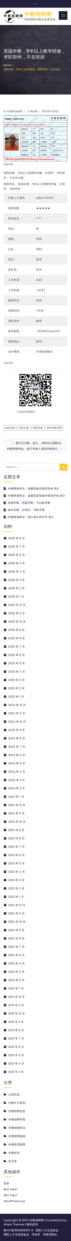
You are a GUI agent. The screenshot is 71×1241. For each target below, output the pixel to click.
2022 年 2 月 (16, 980)
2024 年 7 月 (16, 747)
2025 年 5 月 (16, 663)
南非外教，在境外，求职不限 (26, 510)
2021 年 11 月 (16, 1005)
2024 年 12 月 (17, 705)
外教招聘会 (50, 1234)
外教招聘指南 (16, 1136)
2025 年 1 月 (16, 697)
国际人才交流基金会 (16, 1234)
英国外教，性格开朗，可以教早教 (29, 503)
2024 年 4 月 (16, 772)
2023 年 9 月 (16, 830)
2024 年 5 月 (16, 763)
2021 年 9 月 (16, 1022)
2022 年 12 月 (17, 905)
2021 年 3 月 (16, 1072)
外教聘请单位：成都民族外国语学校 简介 (34, 489)
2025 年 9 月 (16, 630)
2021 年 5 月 (16, 1055)
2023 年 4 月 (16, 872)
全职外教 (10, 428)
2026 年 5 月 (16, 563)
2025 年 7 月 (16, 647)
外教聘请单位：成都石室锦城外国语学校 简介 (36, 496)
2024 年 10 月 (17, 722)
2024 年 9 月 (16, 730)
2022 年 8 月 (16, 938)
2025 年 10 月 (17, 622)
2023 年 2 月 (16, 888)
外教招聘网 (38, 14)
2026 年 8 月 (16, 538)
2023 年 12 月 (17, 805)
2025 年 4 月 (16, 672)
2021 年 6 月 (16, 1047)
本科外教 (24, 428)
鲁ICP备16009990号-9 (18, 1230)
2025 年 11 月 (16, 613)
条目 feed (10, 1189)
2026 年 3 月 (16, 580)
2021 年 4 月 (16, 1064)
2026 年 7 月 (16, 547)
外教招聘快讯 (16, 1128)
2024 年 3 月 (16, 780)
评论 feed (10, 1195)
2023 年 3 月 (16, 880)
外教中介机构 (16, 1103)
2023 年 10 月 (17, 822)
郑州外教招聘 (54, 428)
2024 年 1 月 (16, 797)
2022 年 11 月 (16, 913)
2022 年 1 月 (16, 989)
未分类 (12, 1161)
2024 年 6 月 (16, 755)
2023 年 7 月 (16, 847)
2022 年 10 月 (17, 922)
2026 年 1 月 (16, 597)
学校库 (36, 1234)
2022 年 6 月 (16, 955)
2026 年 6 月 (16, 555)
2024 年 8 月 (16, 738)
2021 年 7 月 (16, 1039)
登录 (6, 1183)
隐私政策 (32, 1224)
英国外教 (38, 428)
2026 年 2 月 (16, 588)
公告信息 (14, 1094)
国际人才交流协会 (47, 1230)
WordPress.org (14, 1201)
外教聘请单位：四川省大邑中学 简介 (31, 517)
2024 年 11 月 (16, 713)
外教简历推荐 (14, 111)
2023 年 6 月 (16, 855)
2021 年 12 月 (16, 997)
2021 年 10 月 (16, 1014)
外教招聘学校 (16, 1119)
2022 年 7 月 (16, 947)
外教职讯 (14, 1153)
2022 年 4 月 (16, 963)
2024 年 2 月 (16, 788)
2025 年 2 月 (16, 688)
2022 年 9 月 (16, 930)
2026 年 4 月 (16, 572)
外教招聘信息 (16, 1111)
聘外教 (34, 111)
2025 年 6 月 (16, 655)
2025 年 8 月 (16, 638)
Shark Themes (14, 1224)
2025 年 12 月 (17, 605)
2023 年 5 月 (16, 863)
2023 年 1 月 (16, 897)
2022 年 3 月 (16, 972)
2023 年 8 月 (16, 838)
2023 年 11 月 (16, 813)
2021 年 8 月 (16, 1030)
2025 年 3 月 (16, 680)
